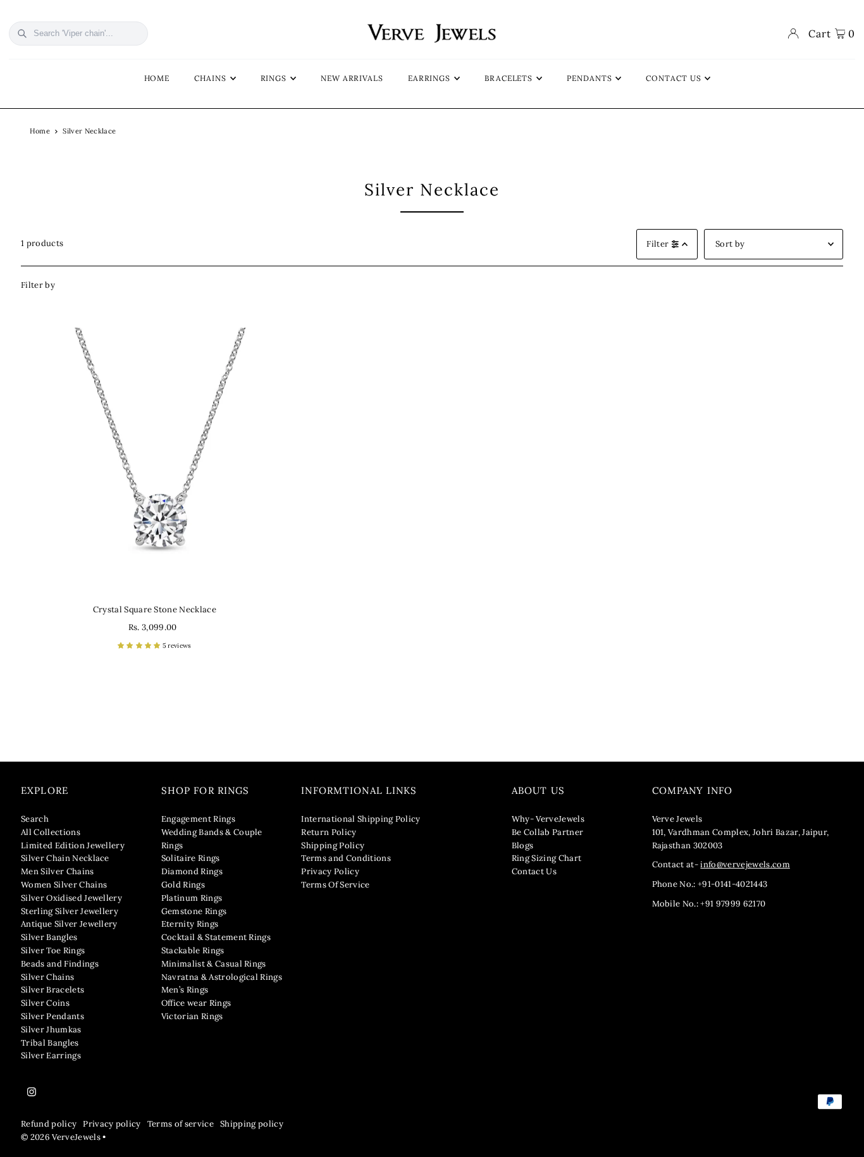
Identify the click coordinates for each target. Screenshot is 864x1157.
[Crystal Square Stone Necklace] (154, 461)
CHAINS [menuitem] (210, 78)
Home (40, 131)
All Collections (50, 832)
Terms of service (180, 1123)
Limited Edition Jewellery (73, 845)
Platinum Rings (192, 898)
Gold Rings (183, 884)
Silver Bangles (49, 937)
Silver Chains (47, 977)
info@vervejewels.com (745, 864)
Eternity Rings (190, 924)
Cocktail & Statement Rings (216, 937)
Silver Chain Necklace (65, 858)
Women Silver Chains (64, 884)
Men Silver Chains (57, 871)
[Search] (22, 33)
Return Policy (328, 832)
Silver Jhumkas (51, 1029)
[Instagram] (31, 1092)
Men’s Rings (185, 989)
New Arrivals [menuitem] (352, 78)
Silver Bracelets (52, 989)
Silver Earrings (51, 1055)
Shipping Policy (332, 845)
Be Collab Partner (548, 832)
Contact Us (534, 871)
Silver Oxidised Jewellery (71, 898)
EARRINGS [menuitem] (429, 78)
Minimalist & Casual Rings (213, 963)
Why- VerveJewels (548, 819)
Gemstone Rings (194, 911)
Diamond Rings (192, 871)
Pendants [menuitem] (589, 78)
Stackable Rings (193, 950)
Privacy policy (112, 1123)
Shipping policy (251, 1123)
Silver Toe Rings (53, 950)
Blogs (523, 845)
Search (35, 819)
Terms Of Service (335, 884)
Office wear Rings (196, 1003)
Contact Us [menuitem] (673, 78)
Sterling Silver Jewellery (69, 911)
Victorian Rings (192, 1016)
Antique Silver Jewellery (69, 924)
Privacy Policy (330, 871)
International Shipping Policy (360, 819)
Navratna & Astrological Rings (221, 977)
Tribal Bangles (50, 1042)
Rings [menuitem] (274, 78)
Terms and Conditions (346, 858)
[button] (140, 645)
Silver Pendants (52, 1016)
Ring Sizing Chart (547, 858)
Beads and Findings (60, 963)
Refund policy (49, 1123)
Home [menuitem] (157, 78)
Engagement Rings (198, 819)
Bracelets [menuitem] (508, 78)
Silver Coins (45, 1003)
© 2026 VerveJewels (61, 1137)
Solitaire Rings (190, 858)
